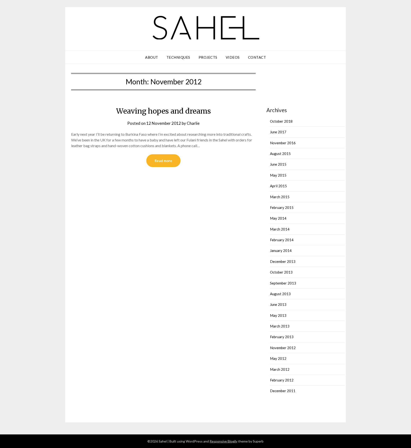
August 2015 (280, 153)
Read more (163, 161)
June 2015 (278, 164)
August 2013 (280, 294)
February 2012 (282, 380)
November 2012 (283, 348)
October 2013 (281, 272)
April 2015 (278, 186)
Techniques (178, 57)
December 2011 (282, 391)
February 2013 (282, 337)
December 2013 (282, 261)
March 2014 (279, 229)
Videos (233, 57)
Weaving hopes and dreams (163, 111)
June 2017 (278, 132)
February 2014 (282, 240)
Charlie (193, 123)
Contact (257, 57)
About (151, 57)
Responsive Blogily (223, 441)
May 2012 (278, 358)
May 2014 (278, 218)
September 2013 (283, 283)
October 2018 (281, 121)
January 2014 (281, 250)
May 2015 (278, 175)
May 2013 (278, 315)
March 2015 (279, 197)
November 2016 (283, 143)
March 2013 (279, 326)
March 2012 (279, 369)
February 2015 (282, 207)
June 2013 (278, 304)
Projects (208, 57)
